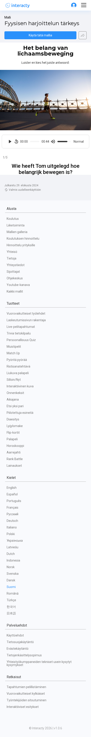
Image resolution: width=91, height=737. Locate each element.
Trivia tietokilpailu (19, 333)
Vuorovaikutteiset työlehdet (26, 313)
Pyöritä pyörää (17, 360)
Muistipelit (14, 346)
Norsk (11, 567)
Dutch (11, 554)
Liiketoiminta (16, 225)
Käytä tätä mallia (40, 35)
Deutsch (12, 520)
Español (12, 494)
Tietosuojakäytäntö (20, 642)
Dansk (11, 580)
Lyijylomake (15, 426)
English (12, 487)
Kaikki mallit (15, 291)
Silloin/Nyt (14, 379)
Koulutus (13, 218)
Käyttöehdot (15, 635)
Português (14, 501)
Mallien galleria (17, 232)
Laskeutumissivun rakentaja (26, 320)
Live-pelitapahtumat (21, 326)
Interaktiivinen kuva (20, 386)
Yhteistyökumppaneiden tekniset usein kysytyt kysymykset (39, 663)
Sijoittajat (13, 271)
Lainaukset (14, 465)
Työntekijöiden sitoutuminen (26, 700)
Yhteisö (12, 252)
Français (12, 507)
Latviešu (12, 547)
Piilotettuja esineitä (20, 412)
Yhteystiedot (16, 265)
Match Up (13, 353)
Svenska (13, 573)
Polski (11, 534)
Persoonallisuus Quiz (21, 340)
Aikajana (13, 399)
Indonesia (13, 560)
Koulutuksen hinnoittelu (23, 238)
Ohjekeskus (15, 278)
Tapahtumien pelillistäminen (26, 687)
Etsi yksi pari (15, 406)
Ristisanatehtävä (18, 366)
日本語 (11, 613)
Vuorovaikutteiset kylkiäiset (26, 693)
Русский (12, 514)
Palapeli (12, 439)
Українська (15, 540)
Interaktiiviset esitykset (23, 707)
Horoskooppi (15, 446)
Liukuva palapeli (18, 373)
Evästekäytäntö (17, 648)
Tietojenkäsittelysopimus (24, 655)
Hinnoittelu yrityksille (21, 245)
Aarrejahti (14, 452)
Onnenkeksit (15, 393)
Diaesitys (13, 419)
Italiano (12, 527)
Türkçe (11, 600)
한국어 (11, 606)
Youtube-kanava (18, 285)
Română (13, 593)
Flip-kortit (13, 432)
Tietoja (11, 258)
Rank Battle (15, 459)
